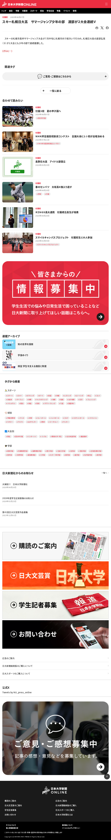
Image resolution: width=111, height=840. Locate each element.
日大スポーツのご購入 (65, 810)
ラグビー (10, 422)
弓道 (61, 403)
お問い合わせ (10, 814)
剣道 (30, 403)
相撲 (54, 399)
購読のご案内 (10, 800)
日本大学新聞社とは (64, 814)
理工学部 (50, 451)
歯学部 (77, 455)
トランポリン (11, 403)
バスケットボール (78, 418)
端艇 (61, 399)
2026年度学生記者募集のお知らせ (18, 498)
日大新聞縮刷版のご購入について (17, 665)
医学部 (9, 455)
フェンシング (92, 399)
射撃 (30, 399)
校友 (42, 11)
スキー (20, 396)
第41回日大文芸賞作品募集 (15, 512)
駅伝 (8, 436)
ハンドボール (55, 418)
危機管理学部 (22, 451)
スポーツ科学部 (55, 455)
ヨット (98, 396)
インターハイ (32, 436)
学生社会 (50, 11)
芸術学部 (83, 451)
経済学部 (10, 451)
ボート (41, 396)
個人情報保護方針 (12, 828)
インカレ (44, 436)
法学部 (72, 451)
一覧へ (104, 473)
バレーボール (41, 418)
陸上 (89, 396)
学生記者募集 (10, 810)
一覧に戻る (55, 90)
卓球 (30, 418)
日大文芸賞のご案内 (13, 805)
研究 (74, 11)
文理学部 (20, 455)
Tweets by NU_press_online (17, 692)
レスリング (67, 396)
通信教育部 (32, 455)
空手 (81, 399)
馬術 (37, 403)
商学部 (99, 455)
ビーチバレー (54, 422)
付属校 (25, 11)
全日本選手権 (71, 436)
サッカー (66, 422)
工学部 (42, 455)
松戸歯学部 (88, 455)
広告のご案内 (8, 658)
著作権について (67, 825)
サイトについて (11, 825)
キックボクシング (41, 399)
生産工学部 (61, 451)
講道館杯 (84, 436)
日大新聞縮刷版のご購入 (66, 805)
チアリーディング (50, 403)
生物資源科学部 (96, 451)
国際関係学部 (37, 451)
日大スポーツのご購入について (16, 673)
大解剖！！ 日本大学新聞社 (15, 484)
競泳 (21, 403)
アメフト (20, 422)
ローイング (79, 396)
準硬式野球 (11, 418)
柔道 (49, 396)
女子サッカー (32, 422)
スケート (10, 396)
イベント (66, 11)
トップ (3, 11)
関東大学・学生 (57, 436)
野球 (43, 422)
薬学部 (67, 455)
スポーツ (33, 11)
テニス (22, 418)
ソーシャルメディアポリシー (71, 828)
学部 (17, 11)
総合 (11, 11)
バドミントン (93, 418)
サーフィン (20, 399)
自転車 (9, 399)
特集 (58, 11)
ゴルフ (66, 418)
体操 (57, 396)
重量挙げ (71, 403)
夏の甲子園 (19, 436)
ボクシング (30, 396)
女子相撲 (72, 399)
